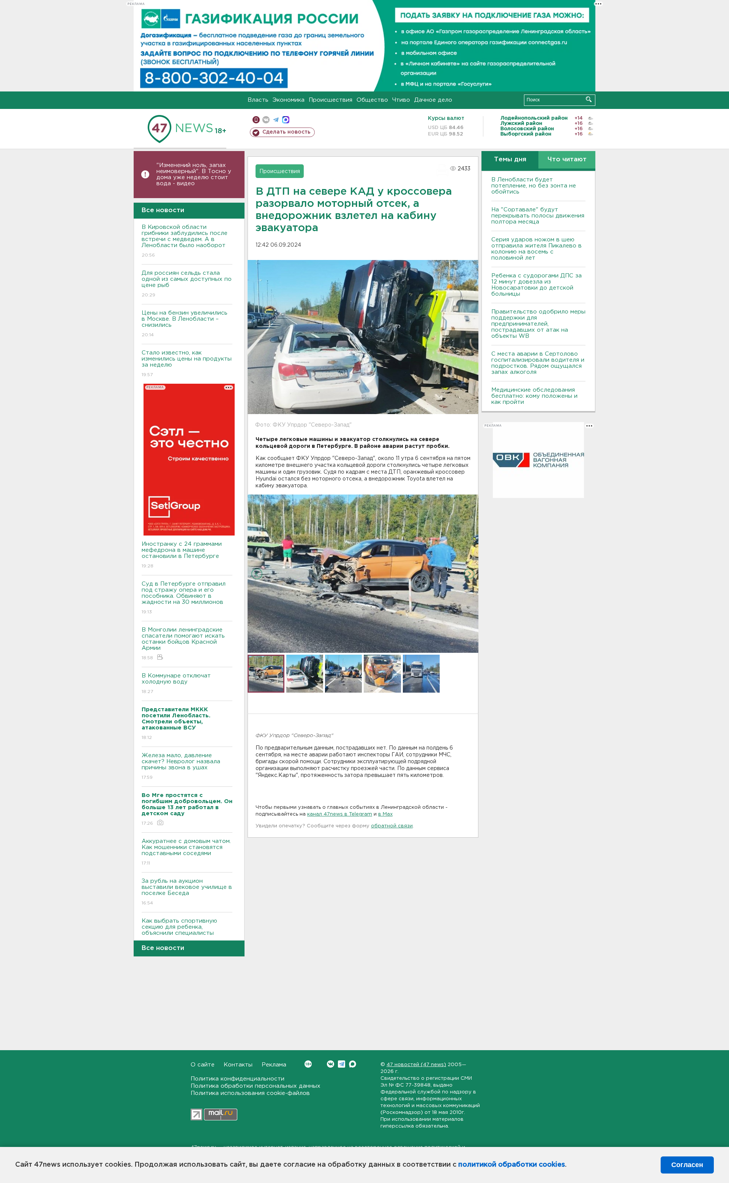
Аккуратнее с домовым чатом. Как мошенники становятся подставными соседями (186, 852)
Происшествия (330, 100)
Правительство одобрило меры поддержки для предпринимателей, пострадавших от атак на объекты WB (538, 324)
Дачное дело (433, 100)
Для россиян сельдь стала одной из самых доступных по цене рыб (187, 284)
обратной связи (392, 826)
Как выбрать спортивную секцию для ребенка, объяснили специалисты (179, 931)
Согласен (687, 1165)
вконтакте (266, 119)
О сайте (203, 1064)
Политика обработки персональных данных (255, 1086)
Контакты (238, 1064)
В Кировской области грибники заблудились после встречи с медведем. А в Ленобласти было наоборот (184, 241)
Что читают (567, 159)
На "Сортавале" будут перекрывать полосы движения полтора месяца (537, 215)
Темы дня (510, 159)
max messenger (285, 119)
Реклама (274, 1064)
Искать (589, 99)
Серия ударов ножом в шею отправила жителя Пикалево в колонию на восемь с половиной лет (536, 248)
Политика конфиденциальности (237, 1078)
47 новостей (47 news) (416, 1065)
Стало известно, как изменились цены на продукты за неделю (187, 363)
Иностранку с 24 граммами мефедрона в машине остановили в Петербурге (182, 555)
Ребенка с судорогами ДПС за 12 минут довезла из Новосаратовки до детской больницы (536, 284)
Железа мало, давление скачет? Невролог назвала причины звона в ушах (181, 766)
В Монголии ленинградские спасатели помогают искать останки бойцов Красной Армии (183, 643)
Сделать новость (286, 132)
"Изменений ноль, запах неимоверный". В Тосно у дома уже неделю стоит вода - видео (193, 174)
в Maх (385, 814)
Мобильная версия (256, 119)
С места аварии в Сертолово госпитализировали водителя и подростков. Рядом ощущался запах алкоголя (537, 363)
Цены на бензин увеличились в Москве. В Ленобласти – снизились (184, 323)
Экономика (289, 100)
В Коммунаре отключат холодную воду (176, 683)
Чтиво (401, 100)
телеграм (275, 119)
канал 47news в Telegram (339, 814)
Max (352, 1064)
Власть (258, 100)
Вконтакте (330, 1064)
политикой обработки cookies (511, 1165)
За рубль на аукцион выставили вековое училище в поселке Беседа (187, 892)
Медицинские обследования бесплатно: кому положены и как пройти (534, 396)
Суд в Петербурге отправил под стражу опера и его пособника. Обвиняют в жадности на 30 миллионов (184, 597)
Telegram (341, 1064)
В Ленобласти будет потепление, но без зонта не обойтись (533, 185)
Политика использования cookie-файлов (250, 1093)
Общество (372, 100)
